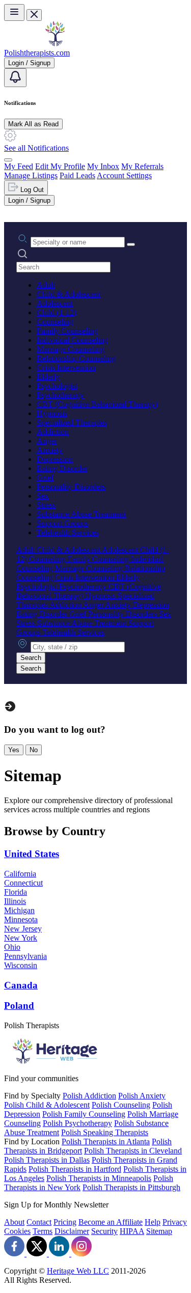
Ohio (12, 947)
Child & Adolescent (68, 294)
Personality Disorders (71, 486)
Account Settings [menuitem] (124, 175)
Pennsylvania (25, 956)
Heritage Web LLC (78, 1271)
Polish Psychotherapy (77, 1123)
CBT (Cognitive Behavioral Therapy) (97, 404)
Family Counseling (67, 330)
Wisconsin (20, 965)
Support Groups (62, 523)
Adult (46, 285)
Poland (19, 1005)
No (34, 750)
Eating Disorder (62, 468)
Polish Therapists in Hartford (75, 1169)
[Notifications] (15, 77)
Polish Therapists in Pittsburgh (131, 1187)
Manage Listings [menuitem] (31, 175)
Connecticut (23, 882)
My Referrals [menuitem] (142, 166)
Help (152, 1222)
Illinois (15, 901)
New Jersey (23, 928)
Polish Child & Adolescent (47, 1105)
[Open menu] (14, 12)
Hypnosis (52, 413)
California (20, 873)
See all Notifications (36, 148)
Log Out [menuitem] (31, 190)
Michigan (19, 910)
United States (31, 853)
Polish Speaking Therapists (104, 1132)
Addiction (53, 431)
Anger (47, 440)
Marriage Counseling (70, 349)
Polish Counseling (121, 1105)
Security (104, 1231)
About (14, 1222)
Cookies (17, 1231)
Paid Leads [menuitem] (77, 175)
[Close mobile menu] (34, 15)
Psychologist (57, 385)
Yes (13, 750)
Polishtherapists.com (37, 52)
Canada (21, 985)
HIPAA (132, 1231)
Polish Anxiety (142, 1095)
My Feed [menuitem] (18, 166)
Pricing (64, 1222)
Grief (45, 477)
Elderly (48, 376)
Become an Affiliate (110, 1222)
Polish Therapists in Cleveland (133, 1150)
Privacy (174, 1222)
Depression (55, 459)
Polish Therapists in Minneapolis (98, 1178)
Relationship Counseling (76, 358)
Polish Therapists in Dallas (47, 1160)
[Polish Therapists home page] (55, 43)
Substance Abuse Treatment (81, 514)
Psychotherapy (60, 395)
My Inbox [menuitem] (103, 166)
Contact (38, 1222)
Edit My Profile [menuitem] (60, 166)
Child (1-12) (56, 312)
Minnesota (21, 919)
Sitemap (159, 1231)
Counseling (55, 321)
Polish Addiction (89, 1095)
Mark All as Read (33, 124)
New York (20, 937)
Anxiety (50, 450)
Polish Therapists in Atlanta (106, 1141)
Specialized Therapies (72, 422)
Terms (42, 1231)
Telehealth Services (68, 532)
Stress (46, 505)
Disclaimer (71, 1231)
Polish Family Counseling (83, 1114)
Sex (43, 495)
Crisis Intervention (66, 367)
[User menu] (8, 159)
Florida (15, 892)
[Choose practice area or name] (131, 244)
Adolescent (55, 303)
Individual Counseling (72, 340)
